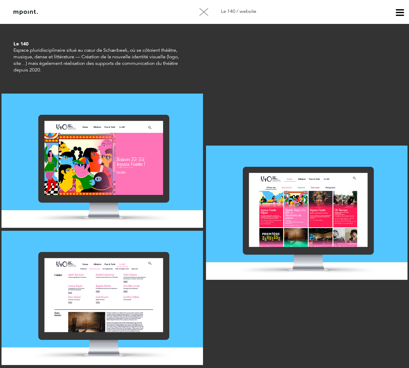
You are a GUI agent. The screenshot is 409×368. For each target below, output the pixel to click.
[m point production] (25, 12)
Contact (104, 12)
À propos (74, 12)
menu (400, 13)
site (17, 63)
